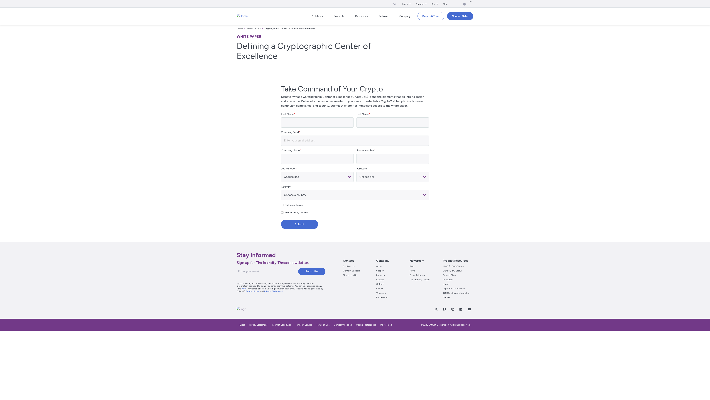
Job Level (361, 168)
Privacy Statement (273, 291)
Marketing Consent (294, 205)
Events (379, 288)
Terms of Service (303, 325)
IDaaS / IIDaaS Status (453, 266)
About (379, 266)
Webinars (381, 293)
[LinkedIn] (461, 309)
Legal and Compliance (454, 288)
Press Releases (417, 275)
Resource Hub (253, 28)
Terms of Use (252, 291)
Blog (445, 4)
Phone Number (365, 150)
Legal (242, 325)
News (412, 270)
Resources (448, 279)
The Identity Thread (420, 279)
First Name (287, 114)
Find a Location (350, 275)
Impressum (381, 297)
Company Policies (343, 325)
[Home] (242, 16)
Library (446, 284)
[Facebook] (444, 309)
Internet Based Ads (281, 325)
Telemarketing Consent (297, 212)
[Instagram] (452, 309)
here (244, 288)
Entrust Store (450, 275)
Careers (380, 279)
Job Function (288, 168)
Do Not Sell (386, 325)
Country (285, 186)
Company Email (290, 132)
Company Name (290, 150)
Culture (380, 284)
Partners (380, 275)
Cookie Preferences (366, 325)
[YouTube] (469, 309)
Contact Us (349, 266)
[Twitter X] (436, 309)
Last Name (362, 114)
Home (240, 28)
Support (380, 270)
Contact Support (351, 270)
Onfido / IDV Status (452, 270)
